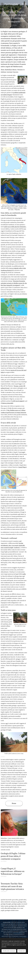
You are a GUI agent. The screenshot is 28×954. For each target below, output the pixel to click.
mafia (24, 574)
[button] (22, 4)
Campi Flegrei (22, 467)
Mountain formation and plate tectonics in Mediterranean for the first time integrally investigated (14, 283)
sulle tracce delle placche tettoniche (15, 227)
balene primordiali (7, 403)
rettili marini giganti (18, 401)
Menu (25, 3)
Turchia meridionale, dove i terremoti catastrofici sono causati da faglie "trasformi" (13, 545)
